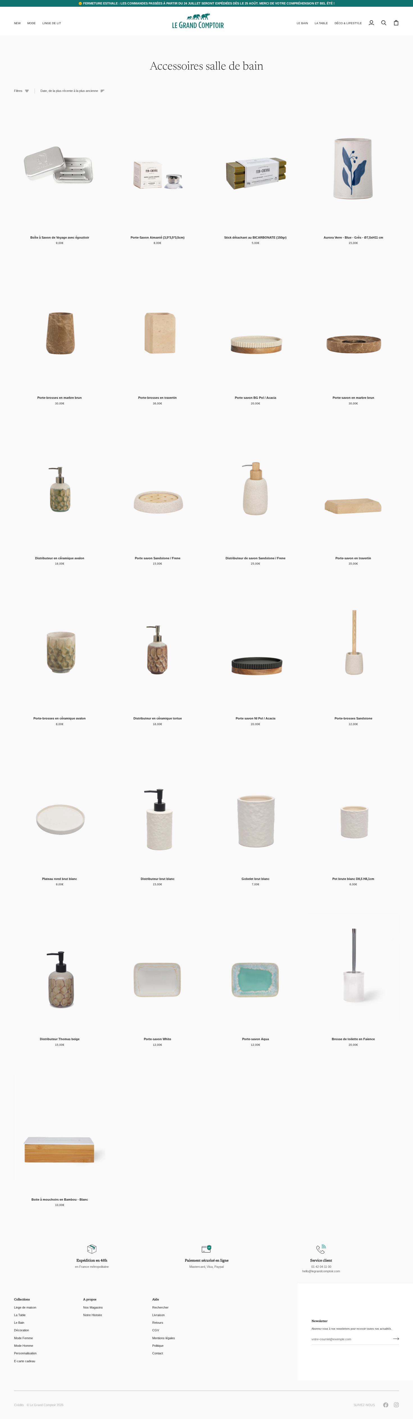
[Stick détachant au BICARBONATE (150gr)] (255, 165)
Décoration (21, 1330)
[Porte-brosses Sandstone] (353, 646)
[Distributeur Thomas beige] (59, 967)
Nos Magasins (93, 1307)
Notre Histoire (92, 1315)
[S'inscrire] (394, 1338)
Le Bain (19, 1322)
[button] (31, 21)
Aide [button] (155, 1299)
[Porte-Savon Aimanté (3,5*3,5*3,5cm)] (157, 165)
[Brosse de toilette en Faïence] (353, 967)
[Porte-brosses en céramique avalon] (59, 646)
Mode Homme (23, 1345)
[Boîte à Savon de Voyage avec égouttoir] (59, 165)
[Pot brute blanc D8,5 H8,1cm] (353, 807)
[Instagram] (396, 1404)
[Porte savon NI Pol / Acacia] (255, 646)
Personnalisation (25, 1353)
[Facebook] (385, 1404)
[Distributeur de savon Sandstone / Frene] (255, 486)
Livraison (158, 1315)
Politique (158, 1345)
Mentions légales (163, 1338)
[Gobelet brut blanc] (255, 807)
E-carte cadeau (24, 1361)
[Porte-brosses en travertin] (157, 326)
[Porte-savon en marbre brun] (353, 326)
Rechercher (160, 1307)
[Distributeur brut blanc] (157, 807)
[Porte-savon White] (157, 967)
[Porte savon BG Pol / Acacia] (255, 326)
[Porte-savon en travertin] (353, 486)
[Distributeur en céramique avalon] (59, 486)
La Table (20, 1315)
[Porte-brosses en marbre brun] (59, 326)
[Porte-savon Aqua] (255, 967)
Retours (157, 1322)
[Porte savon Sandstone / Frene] (157, 486)
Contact (157, 1353)
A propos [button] (89, 1299)
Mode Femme (23, 1338)
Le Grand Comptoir (43, 1405)
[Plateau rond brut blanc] (59, 807)
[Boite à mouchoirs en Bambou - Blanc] (59, 1127)
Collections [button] (22, 1299)
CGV (155, 1330)
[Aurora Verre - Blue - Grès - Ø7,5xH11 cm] (353, 165)
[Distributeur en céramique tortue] (157, 646)
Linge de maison (25, 1307)
